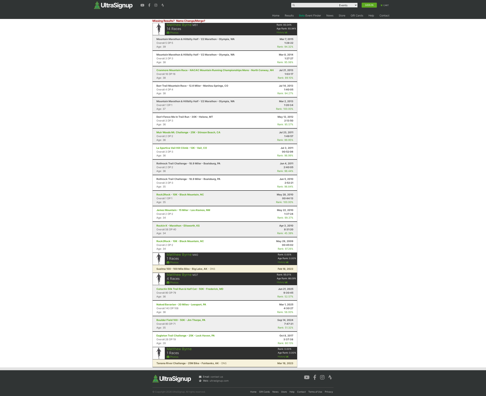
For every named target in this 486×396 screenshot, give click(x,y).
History (281, 32)
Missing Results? (163, 20)
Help (371, 15)
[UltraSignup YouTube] (143, 5)
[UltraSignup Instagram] (156, 5)
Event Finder (310, 15)
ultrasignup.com (219, 380)
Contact (384, 15)
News (329, 15)
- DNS (185, 268)
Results (289, 15)
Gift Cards (357, 15)
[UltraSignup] (113, 4)
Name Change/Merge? (190, 20)
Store (342, 15)
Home (275, 15)
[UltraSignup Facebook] (150, 5)
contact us (217, 376)
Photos (173, 32)
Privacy (329, 391)
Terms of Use (315, 391)
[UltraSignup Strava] (163, 5)
